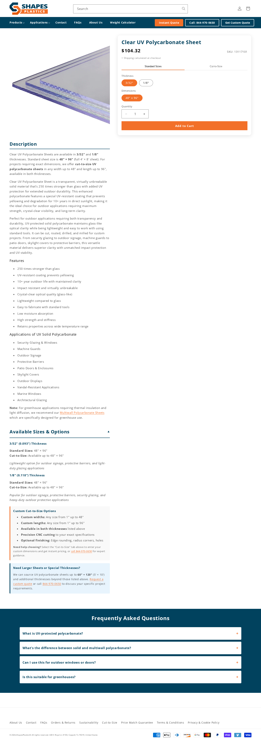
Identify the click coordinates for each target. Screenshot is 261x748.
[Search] (183, 8)
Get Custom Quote (237, 22)
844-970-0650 (52, 584)
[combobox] (130, 9)
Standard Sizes (153, 66)
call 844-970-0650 (81, 551)
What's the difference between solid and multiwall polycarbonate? (77, 648)
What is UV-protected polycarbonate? (53, 633)
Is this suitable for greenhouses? (49, 677)
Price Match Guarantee (137, 722)
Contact (31, 722)
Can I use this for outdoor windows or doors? (59, 662)
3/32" (129, 83)
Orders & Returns (63, 722)
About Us (16, 722)
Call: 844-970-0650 (202, 22)
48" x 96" (132, 98)
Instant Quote (169, 22)
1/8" (146, 83)
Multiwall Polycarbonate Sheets (82, 412)
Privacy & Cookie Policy (203, 722)
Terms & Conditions (170, 722)
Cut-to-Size (216, 66)
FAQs (43, 722)
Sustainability (88, 722)
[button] (16, 22)
